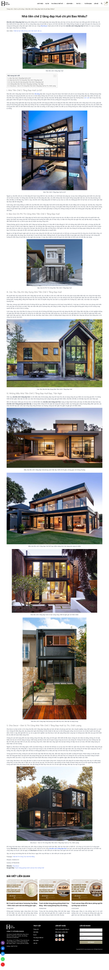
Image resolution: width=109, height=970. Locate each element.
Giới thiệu (35, 932)
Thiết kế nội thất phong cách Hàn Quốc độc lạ (27, 31)
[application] (63, 3)
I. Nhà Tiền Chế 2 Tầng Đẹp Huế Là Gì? (20, 78)
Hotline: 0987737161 (12, 946)
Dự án (34, 934)
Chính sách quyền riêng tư (62, 929)
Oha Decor (16, 866)
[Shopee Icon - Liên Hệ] (56, 939)
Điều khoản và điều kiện (61, 932)
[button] (54, 76)
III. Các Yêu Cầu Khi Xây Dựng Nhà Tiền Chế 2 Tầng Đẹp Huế (26, 82)
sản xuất (86, 97)
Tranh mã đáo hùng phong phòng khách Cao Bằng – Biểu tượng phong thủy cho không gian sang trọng (54, 905)
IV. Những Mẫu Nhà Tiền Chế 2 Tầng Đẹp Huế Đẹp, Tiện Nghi (26, 84)
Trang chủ (10, 9)
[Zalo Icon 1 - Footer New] (59, 935)
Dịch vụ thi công (19, 9)
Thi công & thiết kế (38, 937)
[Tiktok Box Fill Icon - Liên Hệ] (63, 935)
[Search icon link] (102, 3)
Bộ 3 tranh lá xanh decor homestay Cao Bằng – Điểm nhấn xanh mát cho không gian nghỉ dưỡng (22, 905)
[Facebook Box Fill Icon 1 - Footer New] (56, 935)
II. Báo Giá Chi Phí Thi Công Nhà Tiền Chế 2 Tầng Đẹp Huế (25, 80)
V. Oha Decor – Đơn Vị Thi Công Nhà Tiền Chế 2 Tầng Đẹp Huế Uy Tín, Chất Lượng (32, 86)
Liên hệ (35, 943)
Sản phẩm (36, 940)
